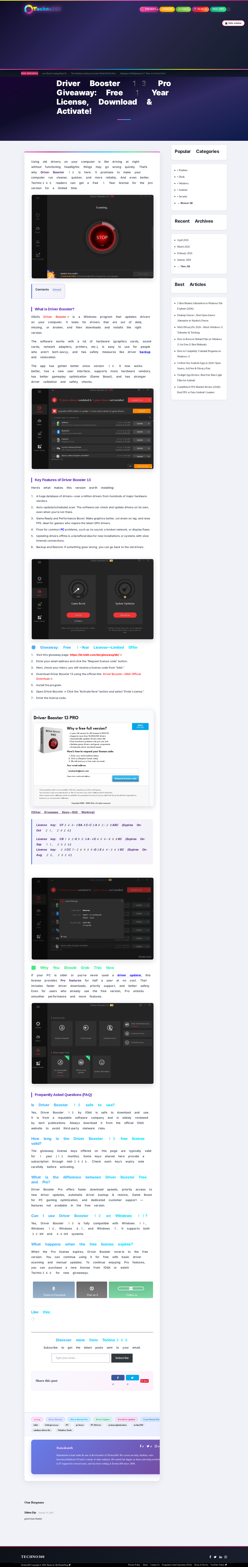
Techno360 (33, 1557)
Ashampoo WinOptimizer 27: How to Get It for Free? (101, 73)
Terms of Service (201, 1565)
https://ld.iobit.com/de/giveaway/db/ (94, 654)
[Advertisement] (124, 42)
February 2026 (184, 253)
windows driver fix (42, 1430)
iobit (36, 1425)
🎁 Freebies (149, 9)
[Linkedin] (220, 1557)
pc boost (80, 1425)
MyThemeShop (61, 1565)
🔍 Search (200, 9)
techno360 (138, 1425)
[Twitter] (215, 1557)
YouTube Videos (218, 1565)
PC (67, 1425)
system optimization (117, 1425)
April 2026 (182, 240)
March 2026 (183, 246)
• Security (182, 196)
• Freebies (182, 170)
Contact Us (155, 1565)
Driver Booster (55, 1419)
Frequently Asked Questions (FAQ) (177, 1565)
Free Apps (218, 9)
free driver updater (126, 1419)
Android (167, 9)
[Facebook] (210, 1557)
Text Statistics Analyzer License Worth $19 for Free (51, 73)
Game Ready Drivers (152, 1419)
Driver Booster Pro (79, 1419)
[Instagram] (225, 1557)
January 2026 (184, 259)
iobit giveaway (51, 1425)
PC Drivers (96, 1425)
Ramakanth (65, 1448)
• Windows (182, 183)
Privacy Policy (134, 1565)
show (57, 289)
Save (146, 1381)
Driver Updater (103, 1419)
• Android (182, 189)
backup (37, 1419)
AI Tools (183, 9)
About (145, 1565)
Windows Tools (65, 1430)
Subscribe (122, 1358)
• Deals (181, 176)
